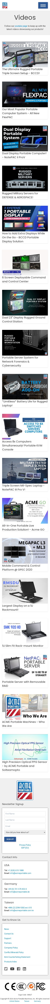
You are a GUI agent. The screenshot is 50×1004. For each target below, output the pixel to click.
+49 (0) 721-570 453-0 (17, 889)
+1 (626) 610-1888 (16, 870)
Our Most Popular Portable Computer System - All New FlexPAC (20, 113)
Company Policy (11, 948)
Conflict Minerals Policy (14, 952)
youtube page (21, 26)
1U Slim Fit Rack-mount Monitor (22, 646)
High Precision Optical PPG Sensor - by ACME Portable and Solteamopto (24, 766)
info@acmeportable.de (20, 892)
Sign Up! (10, 839)
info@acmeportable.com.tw (22, 910)
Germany (37, 1001)
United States (14, 1001)
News (6, 929)
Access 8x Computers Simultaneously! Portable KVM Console (22, 445)
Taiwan (26, 1001)
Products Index (10, 962)
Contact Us (8, 934)
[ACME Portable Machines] (5, 5)
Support (7, 938)
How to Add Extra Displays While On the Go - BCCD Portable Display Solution (23, 237)
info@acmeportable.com (20, 873)
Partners (8, 943)
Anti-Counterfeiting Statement (17, 957)
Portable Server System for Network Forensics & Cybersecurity (20, 361)
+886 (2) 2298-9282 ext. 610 (20, 908)
